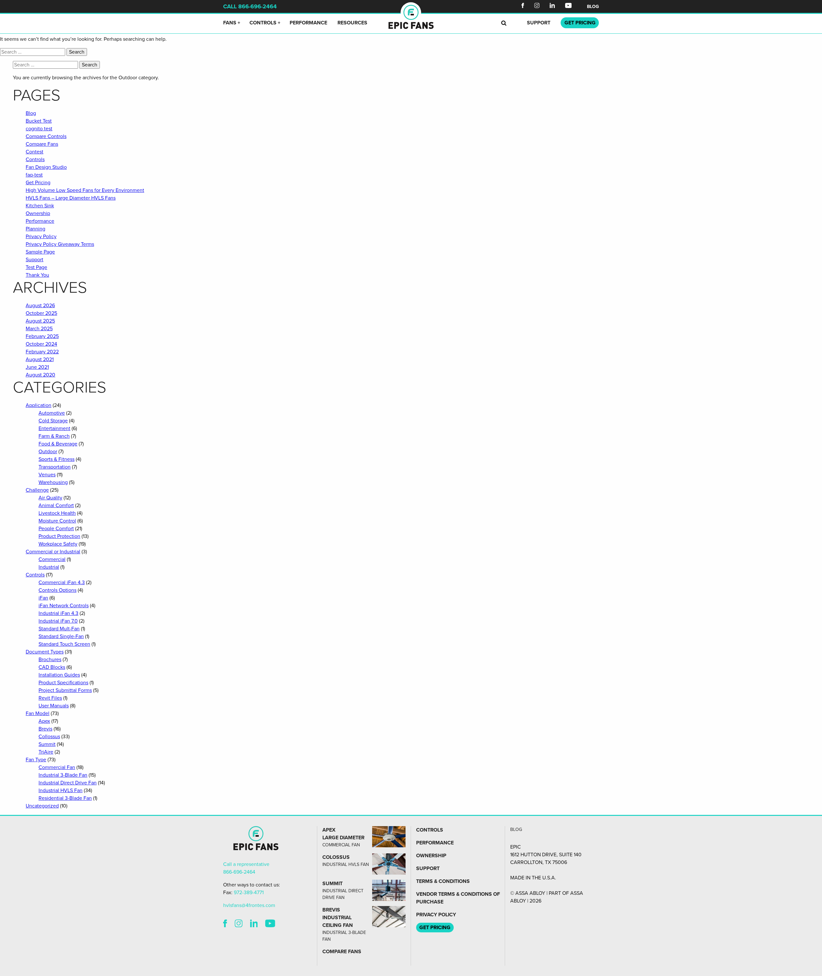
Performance (308, 23)
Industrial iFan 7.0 (58, 621)
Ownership (38, 213)
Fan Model (37, 713)
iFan (43, 598)
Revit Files (50, 698)
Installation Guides (59, 675)
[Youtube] (568, 6)
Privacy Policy (41, 236)
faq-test (34, 175)
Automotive (52, 413)
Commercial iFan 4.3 (62, 582)
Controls (262, 23)
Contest (34, 152)
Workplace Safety (58, 544)
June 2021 (37, 367)
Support (538, 23)
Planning (35, 229)
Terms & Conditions (443, 881)
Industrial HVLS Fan (61, 790)
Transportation (55, 467)
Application (38, 405)
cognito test (39, 128)
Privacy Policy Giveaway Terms (60, 244)
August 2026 (40, 305)
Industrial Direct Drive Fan (68, 783)
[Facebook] (522, 6)
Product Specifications (63, 682)
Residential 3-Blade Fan (65, 798)
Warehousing (53, 482)
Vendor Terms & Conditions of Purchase (458, 898)
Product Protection (59, 536)
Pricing (580, 23)
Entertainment (54, 428)
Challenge (37, 490)
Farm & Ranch (54, 436)
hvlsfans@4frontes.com (249, 905)
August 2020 (40, 375)
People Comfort (56, 528)
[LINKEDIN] (254, 924)
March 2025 (39, 328)
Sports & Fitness (56, 459)
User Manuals (54, 706)
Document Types (45, 652)
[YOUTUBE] (270, 924)
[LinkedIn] (552, 6)
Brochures (50, 659)
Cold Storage (53, 421)
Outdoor (48, 451)
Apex (44, 721)
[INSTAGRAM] (238, 924)
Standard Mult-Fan (59, 629)
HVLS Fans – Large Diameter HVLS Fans (71, 198)
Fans (229, 23)
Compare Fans (42, 144)
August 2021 (40, 359)
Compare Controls (46, 136)
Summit (47, 744)
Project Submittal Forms (65, 690)
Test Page (36, 267)
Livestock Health (57, 513)
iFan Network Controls (64, 605)
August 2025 (40, 321)
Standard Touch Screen (64, 644)
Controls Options (57, 590)
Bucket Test (39, 121)
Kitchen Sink (40, 206)
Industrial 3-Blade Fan (63, 775)
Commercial (52, 559)
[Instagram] (536, 6)
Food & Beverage (58, 444)
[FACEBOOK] (225, 924)
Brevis (45, 729)
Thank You (37, 275)
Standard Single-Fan (61, 636)
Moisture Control (57, 521)
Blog (593, 6)
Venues (47, 474)
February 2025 (42, 336)
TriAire (46, 752)
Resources (352, 23)
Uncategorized (42, 806)
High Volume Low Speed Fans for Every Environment (85, 190)
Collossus (49, 736)
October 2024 (41, 344)
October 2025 (41, 313)
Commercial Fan (57, 767)
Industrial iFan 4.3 (58, 613)
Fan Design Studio (46, 167)
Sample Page (40, 252)
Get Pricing (38, 182)
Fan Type (36, 759)
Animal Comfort (56, 505)
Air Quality (50, 498)
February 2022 (42, 352)
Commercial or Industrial (53, 551)
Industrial (49, 567)
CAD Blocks (52, 667)
